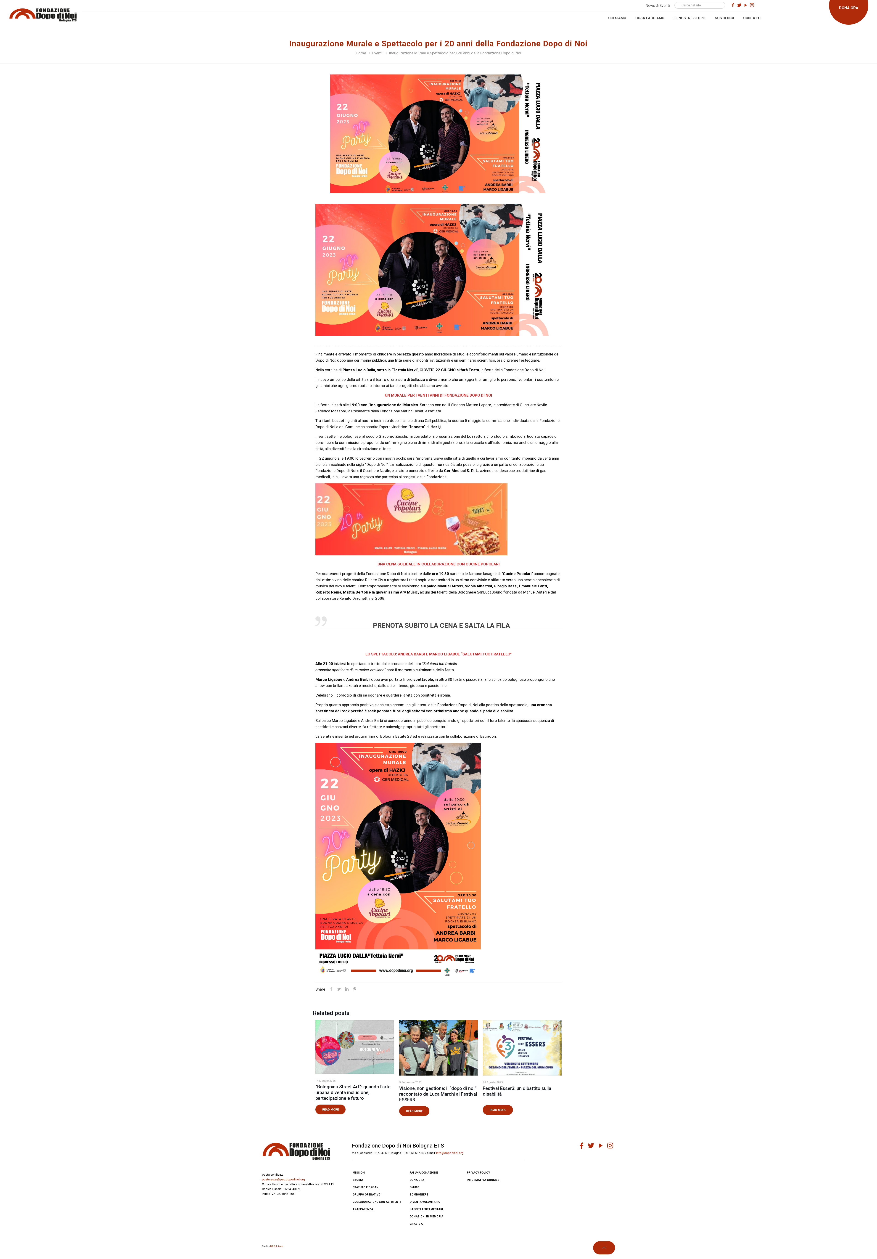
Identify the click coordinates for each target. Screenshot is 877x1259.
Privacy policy (478, 1172)
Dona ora (417, 1180)
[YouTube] (745, 5)
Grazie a (416, 1223)
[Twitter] (739, 5)
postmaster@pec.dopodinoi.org (283, 1179)
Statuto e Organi (366, 1187)
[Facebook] (733, 5)
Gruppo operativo (366, 1194)
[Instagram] (752, 5)
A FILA (500, 625)
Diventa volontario (425, 1201)
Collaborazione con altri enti (377, 1201)
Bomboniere (419, 1194)
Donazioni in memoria (426, 1216)
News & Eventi (658, 5)
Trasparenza (363, 1209)
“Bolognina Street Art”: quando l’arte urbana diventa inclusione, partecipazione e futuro (353, 1092)
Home (361, 53)
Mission (359, 1172)
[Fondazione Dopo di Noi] (43, 14)
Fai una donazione (424, 1172)
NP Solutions (276, 1246)
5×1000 (414, 1187)
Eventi (377, 53)
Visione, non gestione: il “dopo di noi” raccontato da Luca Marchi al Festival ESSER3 (438, 1094)
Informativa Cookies (483, 1180)
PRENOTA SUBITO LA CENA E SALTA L (431, 625)
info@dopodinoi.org (449, 1153)
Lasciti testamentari (426, 1209)
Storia (358, 1180)
